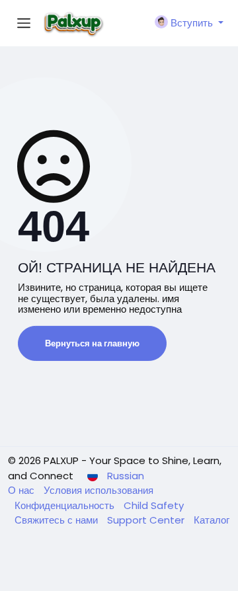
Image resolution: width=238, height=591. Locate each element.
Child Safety (154, 505)
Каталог (211, 520)
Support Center (147, 520)
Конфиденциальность (66, 505)
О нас (22, 490)
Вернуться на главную (92, 343)
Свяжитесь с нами (57, 520)
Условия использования (98, 490)
